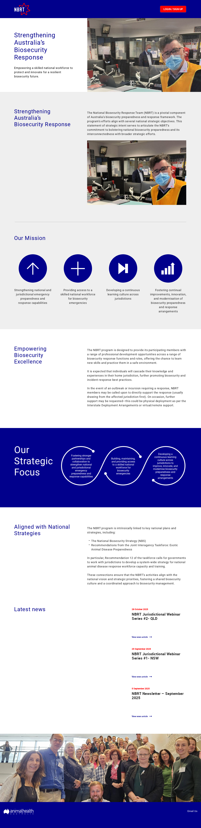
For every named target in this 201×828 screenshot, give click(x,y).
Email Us (192, 811)
